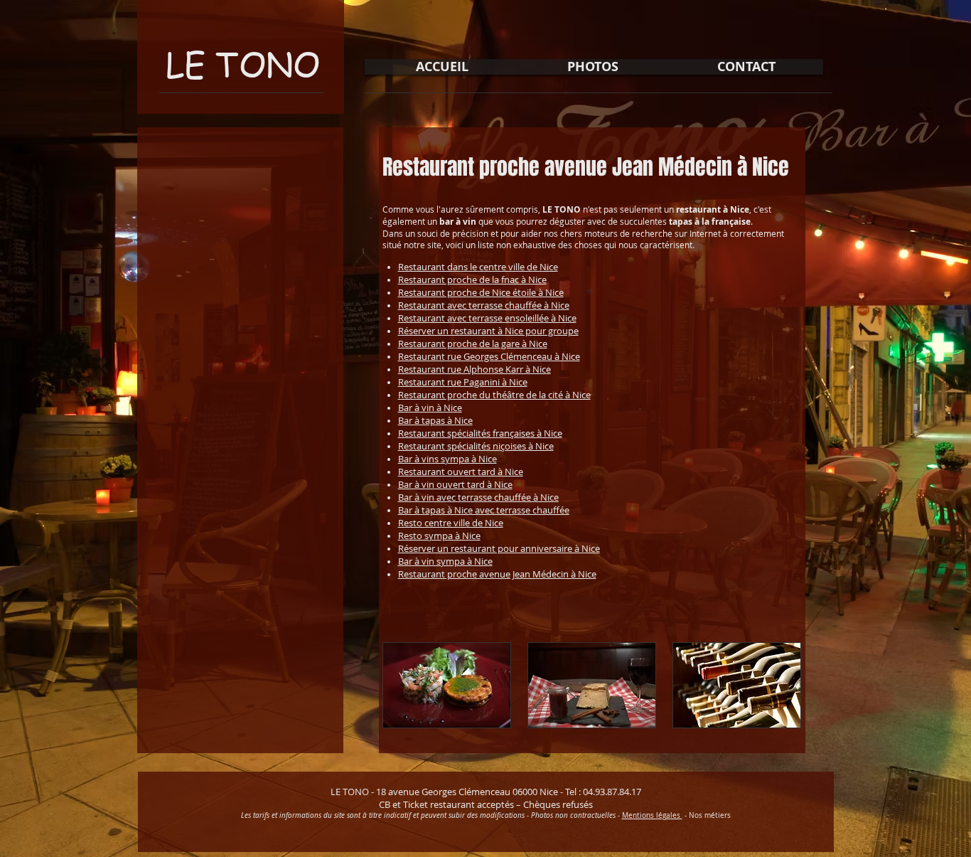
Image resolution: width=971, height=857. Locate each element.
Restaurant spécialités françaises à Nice (480, 433)
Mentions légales (652, 815)
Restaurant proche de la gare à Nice (472, 343)
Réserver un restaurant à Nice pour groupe (488, 330)
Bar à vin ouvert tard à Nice (455, 484)
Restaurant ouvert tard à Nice (460, 471)
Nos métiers (710, 815)
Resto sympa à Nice (439, 535)
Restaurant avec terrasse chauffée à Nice (483, 305)
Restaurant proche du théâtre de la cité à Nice (494, 394)
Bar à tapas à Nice (435, 420)
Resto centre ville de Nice (450, 522)
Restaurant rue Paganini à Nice (462, 382)
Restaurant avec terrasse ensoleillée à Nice (487, 318)
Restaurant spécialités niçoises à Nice (476, 446)
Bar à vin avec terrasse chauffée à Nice (478, 497)
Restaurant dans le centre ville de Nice (478, 266)
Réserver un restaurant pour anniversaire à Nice (499, 548)
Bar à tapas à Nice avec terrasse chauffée (483, 510)
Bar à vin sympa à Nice (445, 561)
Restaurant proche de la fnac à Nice (472, 279)
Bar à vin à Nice (430, 407)
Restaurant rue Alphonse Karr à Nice (474, 369)
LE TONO (243, 63)
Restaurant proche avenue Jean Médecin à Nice (497, 574)
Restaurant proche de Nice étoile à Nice (481, 292)
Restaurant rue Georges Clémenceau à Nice (489, 356)
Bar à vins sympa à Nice (447, 458)
